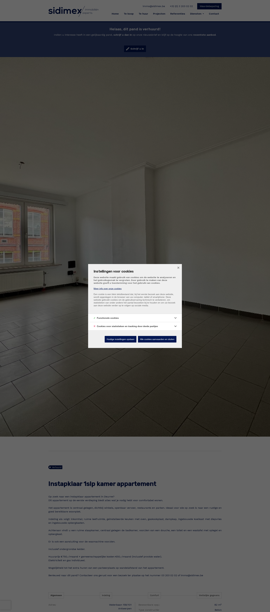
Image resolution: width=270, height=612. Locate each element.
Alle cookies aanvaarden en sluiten (157, 339)
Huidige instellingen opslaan (120, 339)
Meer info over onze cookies (108, 288)
